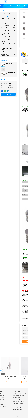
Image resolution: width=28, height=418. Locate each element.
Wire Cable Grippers (8, 16)
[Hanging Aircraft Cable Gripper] (3, 69)
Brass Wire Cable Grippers (9, 64)
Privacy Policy (3, 406)
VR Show (2, 397)
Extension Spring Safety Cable (8, 49)
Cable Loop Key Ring (8, 46)
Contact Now (8, 94)
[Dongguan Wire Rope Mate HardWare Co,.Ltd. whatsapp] (5, 91)
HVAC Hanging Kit (8, 41)
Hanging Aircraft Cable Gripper (10, 69)
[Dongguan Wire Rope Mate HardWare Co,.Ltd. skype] (8, 91)
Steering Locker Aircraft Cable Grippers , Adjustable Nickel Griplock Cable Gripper (19, 407)
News (1, 401)
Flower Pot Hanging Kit (8, 39)
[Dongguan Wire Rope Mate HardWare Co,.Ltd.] (5, 2)
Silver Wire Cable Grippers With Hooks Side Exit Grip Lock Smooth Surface (19, 395)
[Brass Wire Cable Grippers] (3, 65)
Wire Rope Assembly (8, 25)
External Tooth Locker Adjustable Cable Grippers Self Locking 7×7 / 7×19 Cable (19, 401)
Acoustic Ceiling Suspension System (8, 55)
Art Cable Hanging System (8, 43)
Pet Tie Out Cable (8, 51)
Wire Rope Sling (8, 27)
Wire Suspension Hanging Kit (8, 34)
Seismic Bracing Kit (8, 36)
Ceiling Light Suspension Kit (8, 31)
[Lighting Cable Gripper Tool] (3, 74)
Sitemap (2, 402)
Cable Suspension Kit (8, 13)
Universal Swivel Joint (8, 20)
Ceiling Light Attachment (8, 23)
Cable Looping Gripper (8, 18)
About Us (2, 399)
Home (1, 393)
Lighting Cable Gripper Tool (10, 73)
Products (2, 395)
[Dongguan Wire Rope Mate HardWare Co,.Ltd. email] (2, 91)
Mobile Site (2, 404)
